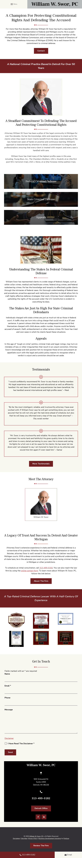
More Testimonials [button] (41, 463)
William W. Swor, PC (36, 836)
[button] (13, 4)
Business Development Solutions (50, 838)
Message (9, 709)
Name (7, 674)
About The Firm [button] (41, 581)
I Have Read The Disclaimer (21, 743)
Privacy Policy (32, 838)
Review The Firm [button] (41, 845)
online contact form (29, 570)
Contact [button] (41, 50)
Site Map (24, 838)
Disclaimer (9, 738)
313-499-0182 (46, 568)
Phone (7, 697)
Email (8, 686)
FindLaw (66, 838)
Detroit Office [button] (41, 808)
